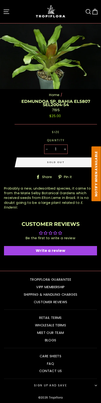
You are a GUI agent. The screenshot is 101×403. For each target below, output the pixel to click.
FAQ (50, 363)
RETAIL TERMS (50, 317)
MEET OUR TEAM (50, 332)
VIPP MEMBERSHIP (50, 287)
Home (54, 95)
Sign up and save (50, 385)
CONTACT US (50, 371)
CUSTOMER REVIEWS (50, 302)
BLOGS (50, 340)
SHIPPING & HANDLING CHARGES (51, 294)
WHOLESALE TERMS (50, 325)
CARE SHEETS (50, 356)
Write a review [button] (50, 250)
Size (55, 132)
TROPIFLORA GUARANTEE (50, 279)
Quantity (56, 140)
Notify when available (96, 174)
